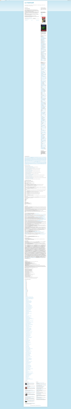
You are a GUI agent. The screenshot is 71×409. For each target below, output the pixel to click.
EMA (40, 158)
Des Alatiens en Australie (27, 325)
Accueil (31, 20)
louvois (36, 162)
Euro (44, 158)
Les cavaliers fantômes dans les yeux (28, 365)
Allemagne (37, 157)
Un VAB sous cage (27, 343)
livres (35, 162)
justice (30, 162)
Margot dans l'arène (27, 372)
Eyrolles (41, 14)
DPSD (26, 158)
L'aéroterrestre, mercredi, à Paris (28, 367)
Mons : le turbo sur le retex (27, 345)
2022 (25, 281)
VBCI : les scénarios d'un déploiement (28, 337)
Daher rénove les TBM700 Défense (28, 352)
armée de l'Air (26, 160)
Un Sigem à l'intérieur (27, 310)
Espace (43, 158)
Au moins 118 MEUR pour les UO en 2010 (29, 356)
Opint (33, 159)
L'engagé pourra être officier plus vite (28, 374)
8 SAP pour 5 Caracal (27, 371)
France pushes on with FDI (43, 52)
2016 (25, 285)
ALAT (25, 157)
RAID (39, 159)
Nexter (29, 159)
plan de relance (28, 163)
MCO (26, 159)
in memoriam (28, 162)
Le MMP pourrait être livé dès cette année (29, 359)
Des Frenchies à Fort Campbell (28, 369)
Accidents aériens (29, 157)
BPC (42, 157)
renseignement (41, 163)
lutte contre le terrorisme (39, 162)
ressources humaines (44, 163)
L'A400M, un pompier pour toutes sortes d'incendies (29, 166)
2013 (25, 287)
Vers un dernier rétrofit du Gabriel (43, 87)
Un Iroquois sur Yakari (27, 312)
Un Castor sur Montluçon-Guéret (28, 323)
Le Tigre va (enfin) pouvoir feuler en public (29, 326)
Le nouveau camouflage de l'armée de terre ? (30, 400)
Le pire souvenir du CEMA (27, 321)
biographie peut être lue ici (42, 218)
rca (37, 163)
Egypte (42, 158)
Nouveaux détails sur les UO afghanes (28, 328)
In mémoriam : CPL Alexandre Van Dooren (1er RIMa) (29, 174)
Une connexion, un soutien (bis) (28, 304)
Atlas (39, 157)
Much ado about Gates (27, 360)
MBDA (25, 159)
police (30, 163)
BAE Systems (41, 157)
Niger (30, 159)
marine (45, 162)
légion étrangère (43, 162)
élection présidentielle (27, 164)
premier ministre (35, 163)
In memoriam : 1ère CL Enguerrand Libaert (29, 358)
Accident (27, 157)
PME (35, 159)
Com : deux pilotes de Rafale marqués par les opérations (29, 396)
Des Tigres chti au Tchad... (27, 350)
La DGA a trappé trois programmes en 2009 (29, 361)
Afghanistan (32, 157)
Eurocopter (45, 158)
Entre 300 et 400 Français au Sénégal (28, 315)
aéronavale (38, 160)
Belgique (44, 157)
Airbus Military (35, 157)
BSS (43, 157)
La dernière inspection (27, 338)
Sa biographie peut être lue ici (40, 217)
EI (39, 158)
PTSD (36, 159)
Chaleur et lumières (37, 391)
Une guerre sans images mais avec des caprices (28, 170)
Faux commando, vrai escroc (28, 334)
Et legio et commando (27, 316)
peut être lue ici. (43, 216)
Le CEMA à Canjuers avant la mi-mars (28, 306)
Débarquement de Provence (35, 158)
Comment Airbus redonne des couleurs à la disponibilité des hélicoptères (43, 64)
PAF (34, 159)
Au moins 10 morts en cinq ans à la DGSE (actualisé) (29, 178)
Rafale (43, 159)
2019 (25, 283)
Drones (32, 158)
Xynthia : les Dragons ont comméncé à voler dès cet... (30, 297)
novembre (26, 290)
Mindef (28, 159)
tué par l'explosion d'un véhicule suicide (38, 231)
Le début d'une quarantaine (28, 354)
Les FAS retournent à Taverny (43, 86)
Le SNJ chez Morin (27, 314)
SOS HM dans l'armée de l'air (43, 127)
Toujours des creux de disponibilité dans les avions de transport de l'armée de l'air (43, 107)
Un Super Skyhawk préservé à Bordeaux (29, 301)
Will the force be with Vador (43, 42)
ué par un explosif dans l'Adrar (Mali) (37, 216)
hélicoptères (26, 162)
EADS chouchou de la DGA (28, 363)
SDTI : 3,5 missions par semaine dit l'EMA (29, 332)
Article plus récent (26, 20)
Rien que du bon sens (27, 303)
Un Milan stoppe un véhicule (28, 317)
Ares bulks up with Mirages (43, 51)
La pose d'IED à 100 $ (27, 341)
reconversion (39, 163)
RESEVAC (41, 159)
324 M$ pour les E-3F (27, 376)
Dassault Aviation (28, 158)
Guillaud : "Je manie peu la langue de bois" (29, 308)
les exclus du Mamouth (33, 162)
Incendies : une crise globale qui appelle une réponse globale (41, 384)
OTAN (32, 159)
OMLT (31, 159)
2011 (25, 288)
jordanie (29, 162)
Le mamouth (29, 3)
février (26, 296)
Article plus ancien (37, 20)
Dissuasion (31, 158)
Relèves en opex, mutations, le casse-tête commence (43, 137)
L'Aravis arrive (27, 370)
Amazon (41, 13)
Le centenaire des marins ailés (28, 378)
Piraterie (38, 159)
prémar (36, 163)
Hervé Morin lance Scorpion (28, 319)
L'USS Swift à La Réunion (27, 336)
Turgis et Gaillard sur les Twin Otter (43, 101)
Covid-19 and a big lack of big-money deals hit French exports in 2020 (43, 45)
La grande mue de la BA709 (43, 65)
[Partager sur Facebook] (34, 18)
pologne (31, 163)
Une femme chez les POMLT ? (28, 349)
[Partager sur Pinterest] (35, 18)
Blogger (40, 405)
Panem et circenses (27, 299)
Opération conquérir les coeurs (28, 347)
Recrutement (45, 159)
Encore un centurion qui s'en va (27, 385)
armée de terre (30, 160)
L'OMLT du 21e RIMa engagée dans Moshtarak (29, 348)
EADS (37, 158)
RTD (42, 159)
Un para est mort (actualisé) (28, 330)
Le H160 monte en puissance (43, 66)
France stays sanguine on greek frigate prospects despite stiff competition (43, 43)
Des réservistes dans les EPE (28, 339)
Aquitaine (38, 157)
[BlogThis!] (33, 18)
